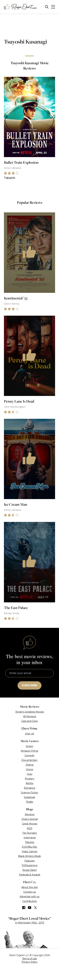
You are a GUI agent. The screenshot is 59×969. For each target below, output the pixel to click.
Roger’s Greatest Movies (29, 711)
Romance (29, 787)
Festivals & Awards (29, 874)
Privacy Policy (30, 961)
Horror (29, 769)
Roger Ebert (29, 870)
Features (29, 860)
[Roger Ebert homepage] (20, 7)
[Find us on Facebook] (23, 907)
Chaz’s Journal (29, 819)
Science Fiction (29, 792)
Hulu (29, 774)
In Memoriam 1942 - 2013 (29, 922)
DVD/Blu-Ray (29, 846)
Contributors (29, 901)
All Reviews (29, 716)
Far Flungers (29, 832)
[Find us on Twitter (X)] (35, 907)
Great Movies (29, 823)
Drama (29, 764)
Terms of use (29, 958)
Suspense (29, 797)
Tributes (29, 842)
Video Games (29, 851)
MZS (29, 828)
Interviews (30, 837)
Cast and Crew (29, 721)
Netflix (29, 783)
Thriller (29, 801)
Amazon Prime (29, 750)
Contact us (29, 891)
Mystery (29, 778)
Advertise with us (29, 896)
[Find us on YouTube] (29, 907)
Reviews (29, 814)
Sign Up (29, 733)
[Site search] (47, 7)
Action (29, 746)
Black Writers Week (29, 856)
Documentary (29, 760)
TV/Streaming (29, 865)
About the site (29, 887)
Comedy (29, 755)
